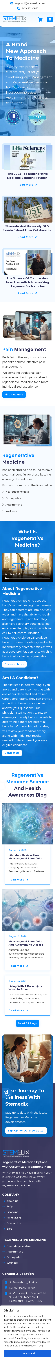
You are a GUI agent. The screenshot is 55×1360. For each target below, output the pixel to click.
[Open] (50, 19)
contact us (12, 752)
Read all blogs (27, 1023)
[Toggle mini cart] (40, 19)
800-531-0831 (30, 8)
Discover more (14, 664)
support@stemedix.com (30, 3)
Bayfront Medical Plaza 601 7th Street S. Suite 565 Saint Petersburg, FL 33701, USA (28, 1297)
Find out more (14, 394)
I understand (27, 1353)
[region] (27, 1332)
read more (25, 184)
